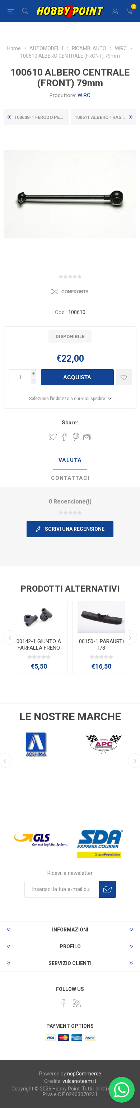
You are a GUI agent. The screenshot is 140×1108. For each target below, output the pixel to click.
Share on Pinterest (76, 437)
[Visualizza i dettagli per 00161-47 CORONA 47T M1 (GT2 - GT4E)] (101, 617)
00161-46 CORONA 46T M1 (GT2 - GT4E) (39, 644)
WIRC (84, 95)
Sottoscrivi (107, 889)
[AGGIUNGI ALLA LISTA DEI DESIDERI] (124, 377)
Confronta (75, 291)
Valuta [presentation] (70, 460)
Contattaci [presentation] (70, 478)
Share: (70, 422)
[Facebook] (63, 1003)
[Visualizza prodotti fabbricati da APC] (36, 744)
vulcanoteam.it (79, 1081)
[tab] (70, 460)
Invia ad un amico (87, 437)
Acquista (77, 377)
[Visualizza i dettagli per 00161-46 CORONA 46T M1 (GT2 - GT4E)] (38, 617)
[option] (39, 637)
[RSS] (77, 1003)
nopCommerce (84, 1073)
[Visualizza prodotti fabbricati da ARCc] (104, 744)
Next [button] (130, 637)
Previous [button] (10, 637)
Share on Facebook (65, 437)
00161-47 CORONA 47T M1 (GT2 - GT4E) (101, 644)
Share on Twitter (53, 437)
